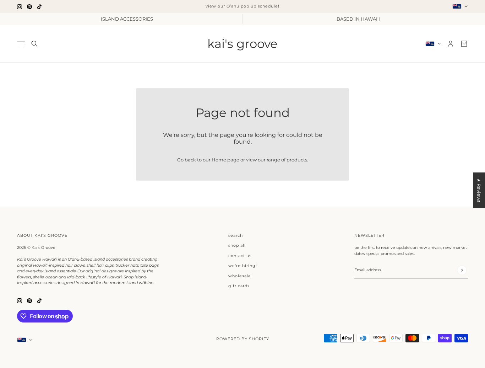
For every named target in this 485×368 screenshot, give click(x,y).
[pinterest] (29, 6)
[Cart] (464, 44)
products (297, 159)
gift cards (239, 285)
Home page (225, 159)
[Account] (450, 44)
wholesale (239, 275)
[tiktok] (39, 6)
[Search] (34, 44)
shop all (237, 245)
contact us (239, 255)
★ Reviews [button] (479, 190)
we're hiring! (242, 265)
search (235, 235)
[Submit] (462, 270)
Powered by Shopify (242, 338)
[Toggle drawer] (21, 44)
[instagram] (19, 6)
